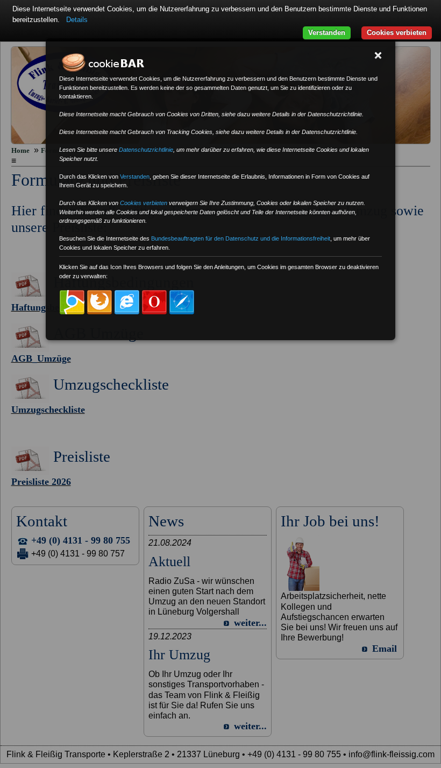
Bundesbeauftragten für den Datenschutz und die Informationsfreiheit (240, 238)
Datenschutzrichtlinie (146, 149)
